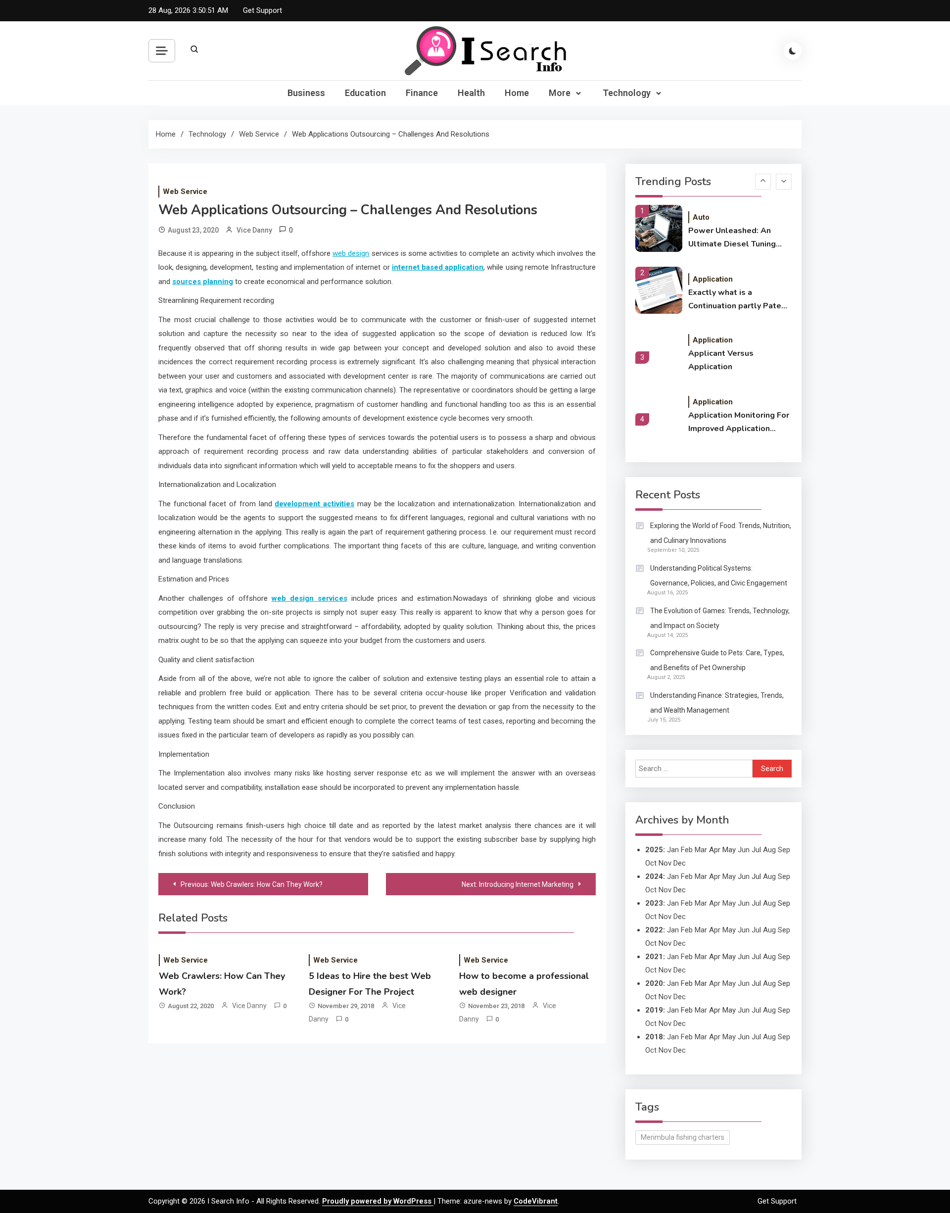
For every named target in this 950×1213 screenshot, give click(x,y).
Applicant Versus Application (721, 360)
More (559, 93)
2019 (654, 1010)
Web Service (185, 191)
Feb (687, 849)
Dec (679, 916)
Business (306, 93)
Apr (714, 876)
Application (713, 279)
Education (365, 93)
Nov (665, 889)
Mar (701, 849)
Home (517, 93)
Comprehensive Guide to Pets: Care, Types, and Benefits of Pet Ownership (717, 660)
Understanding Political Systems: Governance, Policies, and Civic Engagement (718, 575)
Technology (627, 93)
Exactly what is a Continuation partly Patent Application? (738, 300)
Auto (701, 217)
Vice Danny (254, 230)
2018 (654, 1036)
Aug (769, 849)
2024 (654, 876)
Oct (651, 889)
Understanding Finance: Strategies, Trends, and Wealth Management (717, 702)
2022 (654, 929)
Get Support (262, 10)
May (729, 876)
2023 (654, 903)
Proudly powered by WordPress (377, 1201)
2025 (654, 849)
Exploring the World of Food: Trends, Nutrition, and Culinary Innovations (720, 533)
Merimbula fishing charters (682, 1137)
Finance (422, 93)
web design (350, 253)
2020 (654, 983)
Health (471, 93)
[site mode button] (793, 51)
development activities (314, 503)
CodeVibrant (536, 1201)
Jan (673, 849)
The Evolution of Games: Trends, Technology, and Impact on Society (720, 618)
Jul (756, 849)
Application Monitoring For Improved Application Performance (738, 423)
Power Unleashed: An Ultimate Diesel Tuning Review (732, 238)
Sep (784, 849)
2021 (654, 956)
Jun (744, 849)
